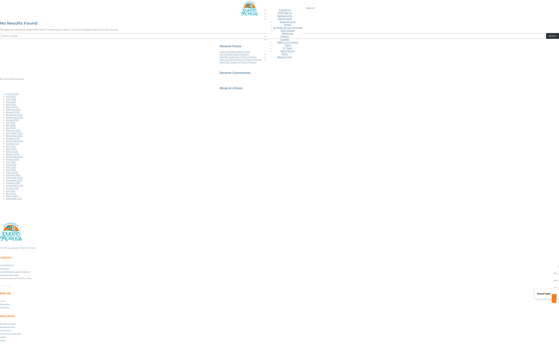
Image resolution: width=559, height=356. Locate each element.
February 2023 (13, 175)
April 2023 (11, 170)
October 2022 (13, 183)
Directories (285, 18)
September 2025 (14, 117)
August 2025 (12, 120)
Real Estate (288, 30)
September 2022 (14, 185)
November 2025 (14, 115)
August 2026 (12, 94)
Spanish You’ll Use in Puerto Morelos (238, 57)
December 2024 (14, 133)
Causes (284, 39)
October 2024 (13, 138)
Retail (287, 24)
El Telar (287, 48)
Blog (285, 54)
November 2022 (14, 180)
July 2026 (10, 96)
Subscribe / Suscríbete (9, 275)
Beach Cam (284, 57)
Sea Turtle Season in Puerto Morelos (238, 62)
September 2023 (14, 156)
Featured (285, 10)
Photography (6, 330)
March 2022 (12, 196)
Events (285, 36)
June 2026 (11, 99)
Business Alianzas (7, 327)
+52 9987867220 (7, 265)
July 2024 (10, 146)
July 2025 (10, 122)
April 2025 (11, 128)
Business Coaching (8, 324)
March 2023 (12, 172)
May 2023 (11, 167)
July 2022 (10, 190)
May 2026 (11, 101)
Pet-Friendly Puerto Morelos (234, 54)
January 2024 (12, 154)
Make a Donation (288, 42)
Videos (2, 340)
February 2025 (13, 130)
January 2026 (12, 112)
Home (2, 301)
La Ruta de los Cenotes (287, 27)
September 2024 (14, 141)
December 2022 (14, 177)
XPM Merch (284, 12)
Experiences (288, 21)
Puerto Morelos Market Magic (235, 52)
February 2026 (13, 109)
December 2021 (14, 198)
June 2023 (11, 164)
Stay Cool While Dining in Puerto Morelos (241, 59)
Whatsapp (4, 268)
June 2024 (11, 149)
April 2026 (11, 104)
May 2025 (11, 125)
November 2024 (14, 135)
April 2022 (11, 193)
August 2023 (12, 159)
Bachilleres (288, 51)
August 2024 (12, 143)
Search (310, 8)
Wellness (287, 33)
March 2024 (12, 151)
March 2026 (12, 107)
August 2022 (12, 188)
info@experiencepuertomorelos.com (15, 272)
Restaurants (284, 15)
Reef (288, 45)
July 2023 (10, 162)
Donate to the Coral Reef (10, 333)
